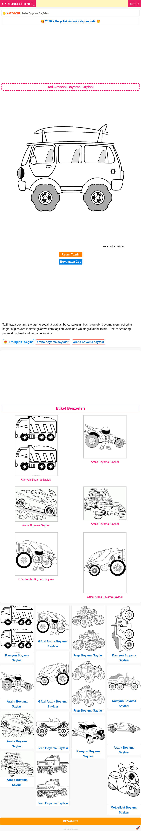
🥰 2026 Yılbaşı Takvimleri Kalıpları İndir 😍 (70, 21)
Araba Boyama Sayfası (105, 461)
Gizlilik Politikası (71, 829)
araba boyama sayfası (88, 342)
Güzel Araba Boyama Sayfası (36, 579)
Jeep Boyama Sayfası (53, 748)
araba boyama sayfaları (53, 342)
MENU (134, 4)
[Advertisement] (70, 54)
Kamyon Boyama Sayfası (36, 479)
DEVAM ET (70, 821)
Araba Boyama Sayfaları (34, 13)
